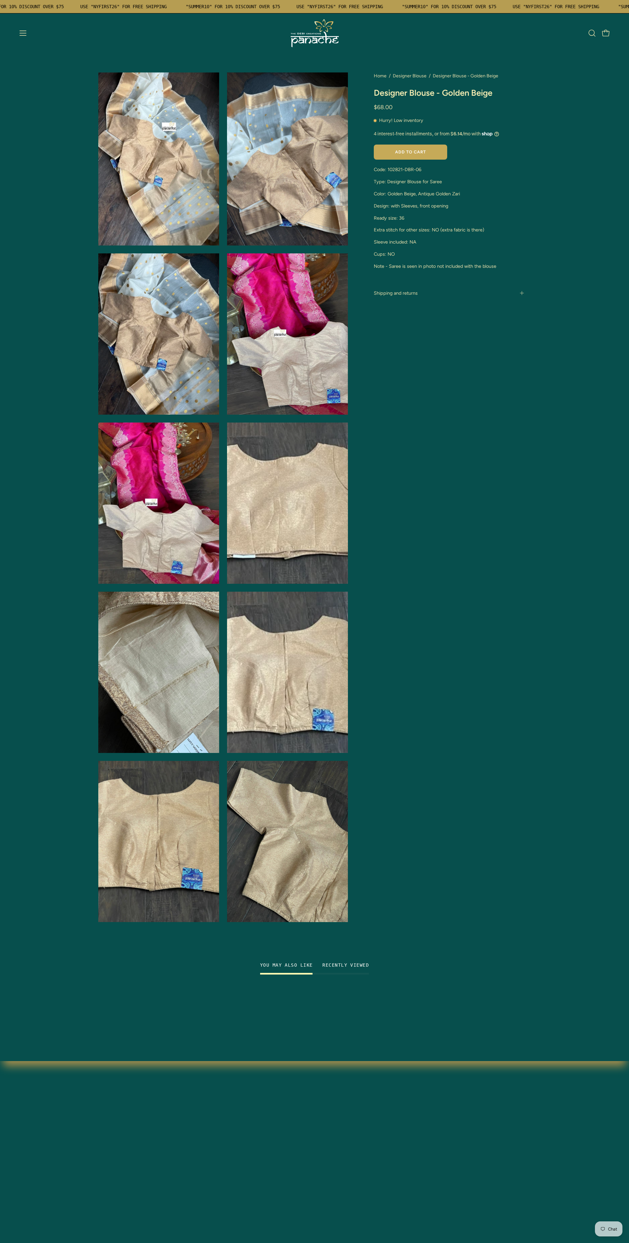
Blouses (107, 1111)
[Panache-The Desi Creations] (314, 33)
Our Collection (204, 1111)
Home (380, 76)
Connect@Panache (121, 1197)
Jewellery (109, 1121)
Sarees (106, 1100)
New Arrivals (113, 1132)
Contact (197, 1132)
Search (195, 1143)
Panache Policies (207, 1154)
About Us (109, 1186)
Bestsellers (111, 1143)
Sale (103, 1154)
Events (106, 1176)
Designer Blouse (410, 76)
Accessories (112, 1165)
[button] (592, 33)
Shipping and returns (396, 293)
